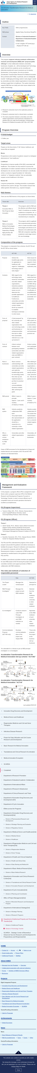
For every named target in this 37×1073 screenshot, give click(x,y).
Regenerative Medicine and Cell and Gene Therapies (17, 991)
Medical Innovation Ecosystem (10, 1006)
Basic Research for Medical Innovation (13, 1001)
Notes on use (27, 950)
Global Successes (7, 1022)
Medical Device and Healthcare (11, 988)
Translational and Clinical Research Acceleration (15, 1003)
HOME (3, 946)
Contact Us (5, 950)
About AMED (6, 961)
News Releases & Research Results (12, 1035)
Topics (19, 1037)
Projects (4, 978)
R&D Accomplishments (8, 1037)
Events (25, 1037)
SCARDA (24, 1006)
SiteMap (18, 955)
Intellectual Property (7, 955)
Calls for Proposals (7, 1013)
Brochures (5, 973)
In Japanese (32, 14)
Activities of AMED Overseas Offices (19, 970)
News (3, 1028)
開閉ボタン (2, 770)
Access (13, 950)
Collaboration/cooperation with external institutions (16, 968)
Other (31, 1037)
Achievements (6, 1018)
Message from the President (10, 965)
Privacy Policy (19, 953)
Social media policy (7, 953)
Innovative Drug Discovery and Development (14, 985)
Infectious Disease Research (10, 994)
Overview (23, 965)
